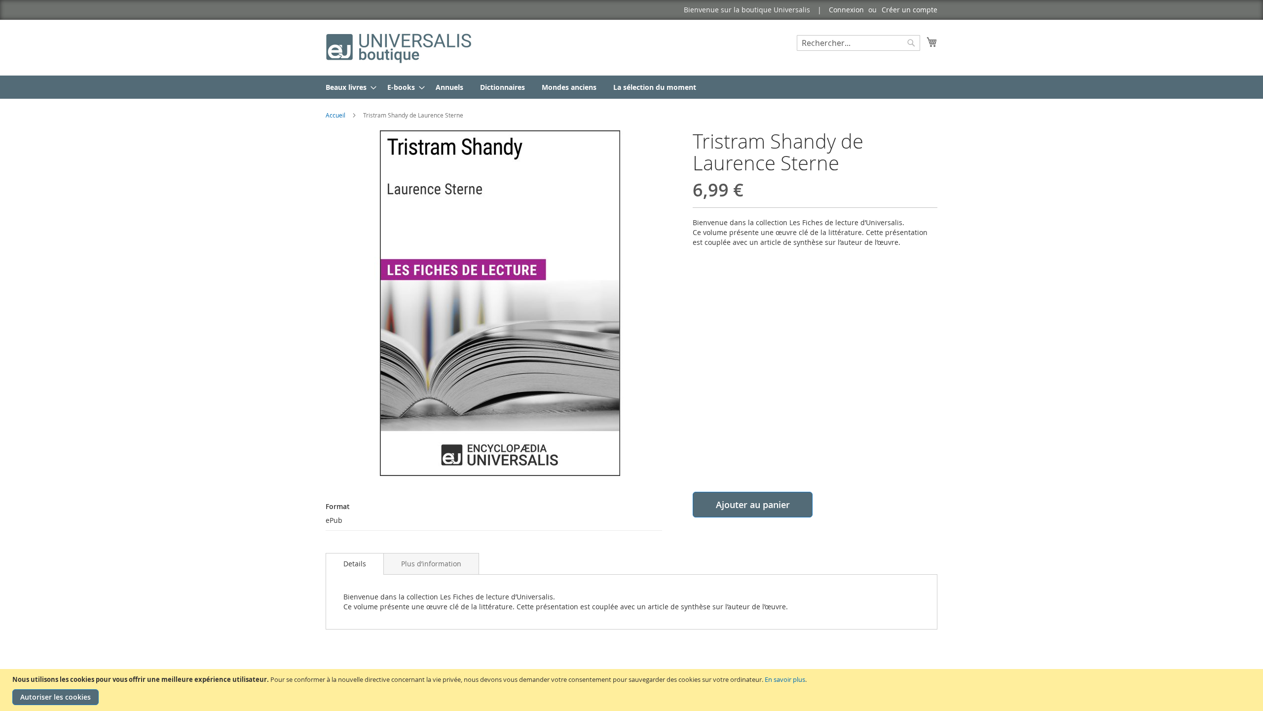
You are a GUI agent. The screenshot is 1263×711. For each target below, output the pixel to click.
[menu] (631, 87)
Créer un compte (909, 9)
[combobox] (858, 43)
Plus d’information (431, 563)
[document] (632, 690)
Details (354, 563)
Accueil (335, 115)
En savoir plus (785, 679)
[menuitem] (348, 87)
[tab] (355, 564)
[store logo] (400, 47)
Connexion (846, 9)
